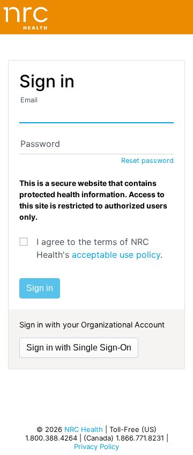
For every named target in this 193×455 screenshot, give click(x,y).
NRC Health (83, 429)
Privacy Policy (96, 446)
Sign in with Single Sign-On (78, 347)
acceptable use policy (116, 254)
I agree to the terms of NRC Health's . (99, 248)
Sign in (39, 288)
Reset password (147, 160)
